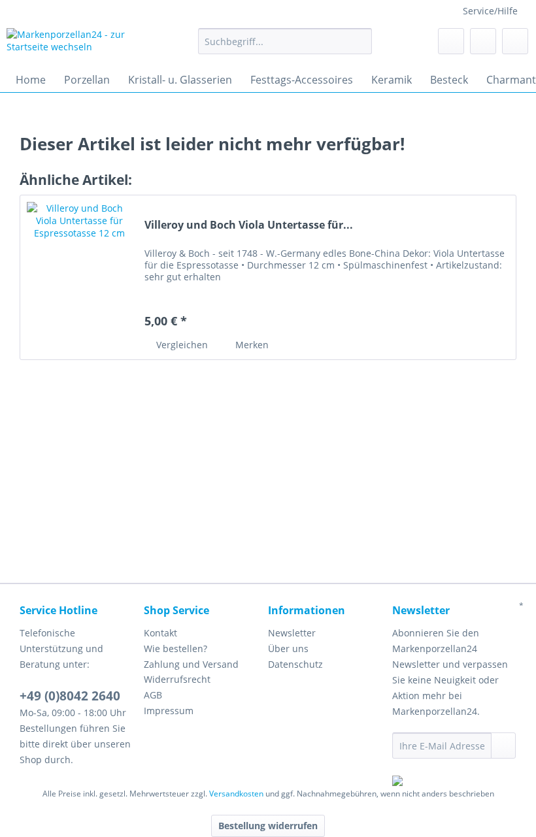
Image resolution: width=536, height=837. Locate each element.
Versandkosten (236, 793)
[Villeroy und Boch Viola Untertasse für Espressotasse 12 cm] (79, 277)
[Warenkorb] (515, 41)
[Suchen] (360, 41)
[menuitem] (285, 47)
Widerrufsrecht (177, 679)
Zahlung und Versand (191, 664)
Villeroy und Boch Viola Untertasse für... (248, 225)
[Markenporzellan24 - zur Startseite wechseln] (81, 44)
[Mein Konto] (483, 41)
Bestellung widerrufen (268, 825)
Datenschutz (295, 664)
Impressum (168, 710)
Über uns (288, 648)
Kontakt (160, 633)
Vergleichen (181, 344)
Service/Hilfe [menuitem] (490, 11)
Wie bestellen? (175, 648)
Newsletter (292, 633)
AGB (153, 695)
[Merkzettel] (451, 41)
